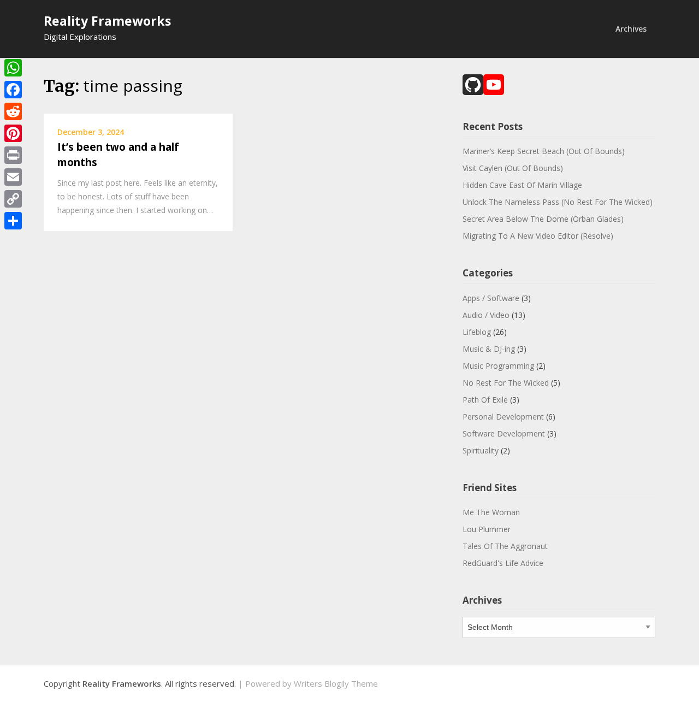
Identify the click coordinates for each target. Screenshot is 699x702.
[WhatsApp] (13, 68)
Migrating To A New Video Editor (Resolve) (538, 236)
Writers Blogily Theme (336, 683)
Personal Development (503, 416)
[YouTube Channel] (493, 86)
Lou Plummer (487, 529)
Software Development (504, 433)
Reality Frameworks (107, 21)
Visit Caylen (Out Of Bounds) (513, 168)
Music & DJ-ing (489, 349)
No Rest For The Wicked (506, 382)
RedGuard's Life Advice (503, 563)
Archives (631, 28)
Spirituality (481, 450)
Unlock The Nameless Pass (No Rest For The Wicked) (558, 202)
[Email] (13, 177)
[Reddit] (13, 111)
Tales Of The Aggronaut (505, 546)
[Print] (13, 155)
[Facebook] (13, 90)
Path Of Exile (485, 399)
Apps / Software (491, 298)
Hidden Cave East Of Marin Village (522, 185)
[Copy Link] (13, 199)
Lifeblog (477, 332)
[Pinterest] (13, 133)
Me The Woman (491, 512)
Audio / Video (486, 315)
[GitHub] (473, 86)
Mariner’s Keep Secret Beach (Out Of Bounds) (544, 151)
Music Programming (498, 366)
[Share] (13, 221)
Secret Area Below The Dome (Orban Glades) (543, 219)
